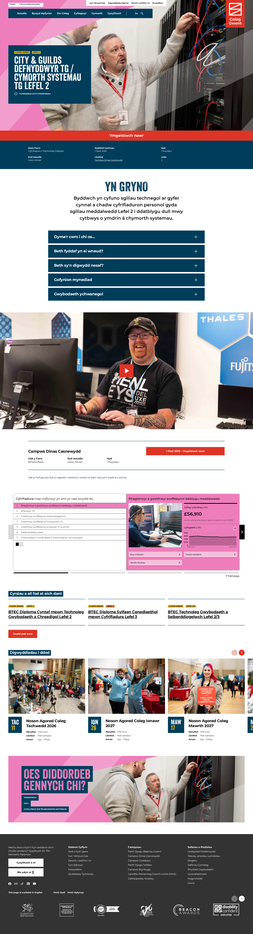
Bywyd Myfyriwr (42, 13)
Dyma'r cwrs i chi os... (74, 237)
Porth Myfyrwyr (75, 892)
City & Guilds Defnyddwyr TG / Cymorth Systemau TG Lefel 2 (30, 4)
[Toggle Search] (142, 13)
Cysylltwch (114, 13)
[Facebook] (9, 883)
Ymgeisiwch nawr (127, 136)
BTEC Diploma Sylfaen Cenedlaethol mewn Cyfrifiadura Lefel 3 (123, 614)
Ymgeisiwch (30, 797)
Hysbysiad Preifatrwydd (201, 852)
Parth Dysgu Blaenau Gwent (144, 852)
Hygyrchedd (195, 879)
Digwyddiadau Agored (118, 3)
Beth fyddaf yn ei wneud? (78, 251)
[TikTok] (22, 883)
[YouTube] (34, 883)
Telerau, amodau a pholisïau (204, 856)
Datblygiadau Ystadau (141, 879)
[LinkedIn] (28, 883)
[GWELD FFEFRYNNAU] (233, 930)
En (136, 13)
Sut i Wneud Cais (97, 3)
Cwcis (191, 883)
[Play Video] (126, 370)
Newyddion (157, 3)
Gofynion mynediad (73, 280)
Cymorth (97, 13)
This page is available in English (25, 892)
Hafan (12, 4)
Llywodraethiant (197, 874)
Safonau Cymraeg (198, 865)
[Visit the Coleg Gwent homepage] (235, 14)
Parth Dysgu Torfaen (140, 865)
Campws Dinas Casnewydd (108, 160)
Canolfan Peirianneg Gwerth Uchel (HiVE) (152, 874)
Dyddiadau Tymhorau (81, 874)
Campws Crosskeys (139, 861)
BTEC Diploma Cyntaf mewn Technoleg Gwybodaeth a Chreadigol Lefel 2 (46, 614)
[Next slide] (242, 653)
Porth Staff (59, 892)
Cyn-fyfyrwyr (75, 865)
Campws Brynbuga (139, 869)
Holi (26, 803)
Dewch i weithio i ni (140, 3)
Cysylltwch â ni (26, 863)
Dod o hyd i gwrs (78, 852)
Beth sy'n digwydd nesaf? (78, 265)
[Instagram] (15, 883)
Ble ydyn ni (24, 872)
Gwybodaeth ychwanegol (78, 294)
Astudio (22, 13)
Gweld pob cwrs (23, 634)
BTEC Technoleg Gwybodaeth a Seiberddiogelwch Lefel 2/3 (198, 614)
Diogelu (192, 861)
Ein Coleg (63, 13)
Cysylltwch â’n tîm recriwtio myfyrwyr (45, 809)
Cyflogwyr (80, 13)
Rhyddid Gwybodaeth (201, 869)
